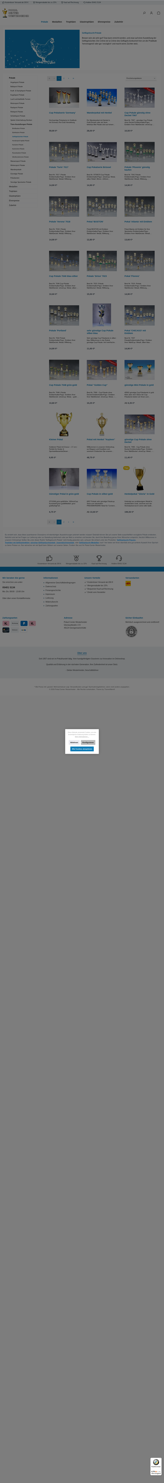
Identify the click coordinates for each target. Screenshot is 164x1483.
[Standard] (128, 583)
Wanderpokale (15, 169)
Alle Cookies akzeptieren (82, 749)
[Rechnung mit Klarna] (32, 623)
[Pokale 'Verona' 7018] (64, 207)
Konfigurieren (88, 742)
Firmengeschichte (53, 590)
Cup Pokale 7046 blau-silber (63, 276)
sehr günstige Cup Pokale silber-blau (100, 331)
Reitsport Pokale (16, 112)
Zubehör (12, 205)
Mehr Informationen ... (82, 737)
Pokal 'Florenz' (132, 276)
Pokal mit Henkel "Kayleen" (101, 439)
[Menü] (160, 1459)
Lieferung (50, 598)
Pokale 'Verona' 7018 (59, 221)
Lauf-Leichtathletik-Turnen (20, 99)
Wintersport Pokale (17, 165)
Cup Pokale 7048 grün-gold (63, 385)
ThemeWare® (109, 689)
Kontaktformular (23, 598)
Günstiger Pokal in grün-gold (64, 494)
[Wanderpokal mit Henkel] (102, 98)
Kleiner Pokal (56, 439)
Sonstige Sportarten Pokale (20, 182)
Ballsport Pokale (16, 86)
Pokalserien (14, 178)
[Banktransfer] (23, 630)
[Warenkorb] (159, 13)
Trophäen (13, 191)
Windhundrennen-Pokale (20, 157)
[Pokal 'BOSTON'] (102, 207)
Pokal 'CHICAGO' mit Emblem (135, 331)
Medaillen (13, 187)
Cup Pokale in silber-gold (100, 494)
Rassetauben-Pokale (19, 153)
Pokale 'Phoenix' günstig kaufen (137, 168)
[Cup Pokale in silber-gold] (102, 479)
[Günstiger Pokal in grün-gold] (64, 479)
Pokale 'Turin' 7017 (58, 167)
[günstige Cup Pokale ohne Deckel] (140, 424)
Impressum (50, 594)
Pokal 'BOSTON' (95, 221)
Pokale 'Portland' (57, 330)
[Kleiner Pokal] (64, 424)
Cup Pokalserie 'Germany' (62, 113)
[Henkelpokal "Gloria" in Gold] (140, 479)
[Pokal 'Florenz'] (140, 261)
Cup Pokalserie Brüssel (99, 167)
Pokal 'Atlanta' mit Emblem (138, 221)
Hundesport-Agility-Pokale (20, 141)
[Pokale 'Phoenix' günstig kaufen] (140, 152)
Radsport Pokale (16, 107)
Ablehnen (74, 742)
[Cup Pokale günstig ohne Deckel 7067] (140, 98)
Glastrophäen (15, 196)
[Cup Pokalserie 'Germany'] (64, 98)
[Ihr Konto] (151, 13)
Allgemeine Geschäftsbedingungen (61, 583)
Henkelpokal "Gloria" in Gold (139, 494)
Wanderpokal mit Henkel (99, 113)
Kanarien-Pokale (17, 145)
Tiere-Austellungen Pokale (21, 124)
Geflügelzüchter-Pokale (20, 136)
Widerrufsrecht (52, 602)
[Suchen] (144, 13)
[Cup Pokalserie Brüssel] (102, 152)
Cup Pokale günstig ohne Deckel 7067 (137, 114)
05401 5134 (8, 587)
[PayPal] (23, 623)
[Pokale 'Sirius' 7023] (102, 261)
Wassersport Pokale (18, 161)
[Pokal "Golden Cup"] (102, 370)
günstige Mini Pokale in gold (139, 385)
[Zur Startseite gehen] (28, 13)
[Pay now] (5, 623)
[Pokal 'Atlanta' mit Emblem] (140, 207)
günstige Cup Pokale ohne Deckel (138, 440)
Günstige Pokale (16, 174)
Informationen (50, 578)
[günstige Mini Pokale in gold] (140, 370)
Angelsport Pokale (17, 82)
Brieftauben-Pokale (18, 128)
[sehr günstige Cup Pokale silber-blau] (102, 315)
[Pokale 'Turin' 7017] (64, 152)
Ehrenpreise (14, 201)
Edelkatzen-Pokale (18, 132)
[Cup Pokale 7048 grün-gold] (64, 370)
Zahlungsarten (52, 606)
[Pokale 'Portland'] (64, 315)
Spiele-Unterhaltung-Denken (21, 120)
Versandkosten (75, 687)
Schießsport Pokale (17, 116)
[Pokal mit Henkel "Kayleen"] (102, 424)
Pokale (12, 78)
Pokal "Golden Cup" (97, 385)
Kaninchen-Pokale (18, 149)
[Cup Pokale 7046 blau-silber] (64, 261)
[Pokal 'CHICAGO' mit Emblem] (140, 315)
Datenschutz (51, 586)
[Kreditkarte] (5, 630)
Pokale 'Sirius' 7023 (97, 276)
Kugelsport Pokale (17, 95)
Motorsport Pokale (17, 103)
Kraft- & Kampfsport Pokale (20, 91)
